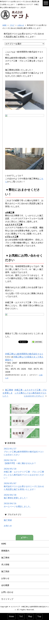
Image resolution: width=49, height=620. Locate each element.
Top (39, 616)
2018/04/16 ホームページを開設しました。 (18, 505)
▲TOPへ (24, 537)
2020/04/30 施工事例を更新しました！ (16, 496)
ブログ (12, 25)
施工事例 (5, 557)
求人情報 (5, 564)
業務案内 (5, 551)
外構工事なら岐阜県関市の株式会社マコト (24, 354)
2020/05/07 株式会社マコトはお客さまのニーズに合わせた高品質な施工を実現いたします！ (24, 486)
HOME (5, 25)
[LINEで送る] (37, 341)
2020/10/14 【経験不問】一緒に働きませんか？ (20, 461)
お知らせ (20, 25)
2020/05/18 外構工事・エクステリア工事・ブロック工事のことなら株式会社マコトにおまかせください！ (24, 473)
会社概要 (5, 585)
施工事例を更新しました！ (8, 393)
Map (30, 616)
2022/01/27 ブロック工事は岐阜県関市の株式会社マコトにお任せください (24, 452)
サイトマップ (7, 599)
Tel (21, 616)
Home (11, 616)
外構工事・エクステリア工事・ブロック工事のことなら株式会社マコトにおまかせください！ (30, 393)
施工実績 (8, 520)
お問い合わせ (7, 592)
